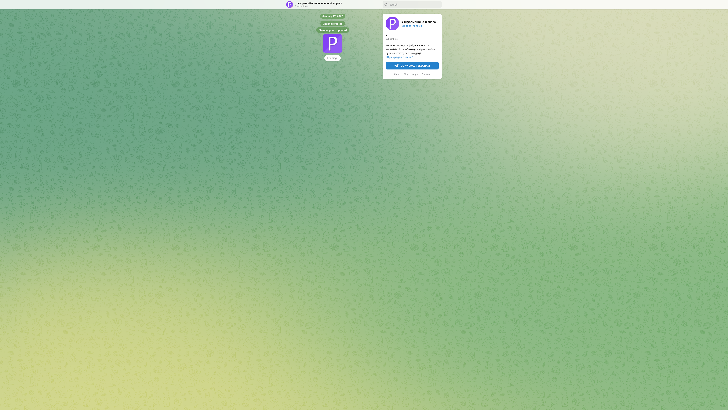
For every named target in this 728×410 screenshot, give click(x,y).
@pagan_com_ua (412, 25)
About (397, 74)
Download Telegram (415, 65)
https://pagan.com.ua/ (399, 57)
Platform (426, 74)
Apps (415, 74)
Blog (406, 74)
